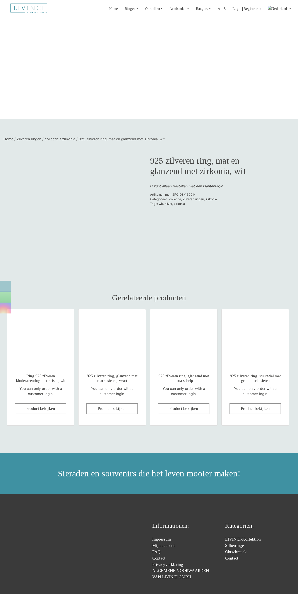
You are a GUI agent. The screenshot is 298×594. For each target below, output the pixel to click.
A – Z (222, 8)
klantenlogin (213, 186)
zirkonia (68, 139)
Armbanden (178, 8)
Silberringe (234, 545)
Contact (158, 558)
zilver (168, 203)
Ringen (130, 8)
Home (113, 8)
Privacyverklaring (167, 564)
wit (161, 203)
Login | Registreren (247, 8)
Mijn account (163, 545)
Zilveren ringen (29, 139)
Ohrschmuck (236, 551)
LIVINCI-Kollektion (243, 539)
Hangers (202, 8)
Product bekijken (40, 408)
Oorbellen (152, 8)
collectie (52, 139)
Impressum (161, 539)
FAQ (156, 551)
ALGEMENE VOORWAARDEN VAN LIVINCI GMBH (180, 573)
